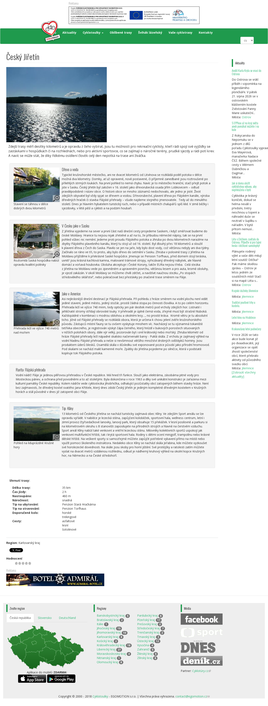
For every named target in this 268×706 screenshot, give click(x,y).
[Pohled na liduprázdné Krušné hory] (37, 423)
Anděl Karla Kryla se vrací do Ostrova (246, 72)
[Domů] (33, 31)
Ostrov (246, 117)
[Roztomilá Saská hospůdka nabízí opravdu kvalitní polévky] (37, 241)
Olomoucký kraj (107, 662)
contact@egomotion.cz (192, 696)
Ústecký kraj (145, 641)
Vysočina (143, 645)
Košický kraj (105, 641)
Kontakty (206, 32)
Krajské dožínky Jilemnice (245, 290)
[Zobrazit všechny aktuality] (244, 374)
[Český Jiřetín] (112, 104)
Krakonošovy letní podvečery (246, 329)
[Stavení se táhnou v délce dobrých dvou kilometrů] (37, 185)
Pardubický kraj (147, 615)
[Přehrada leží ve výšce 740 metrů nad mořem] (37, 309)
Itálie (100, 624)
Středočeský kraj (148, 628)
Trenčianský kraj (148, 632)
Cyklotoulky (92, 32)
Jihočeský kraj (106, 628)
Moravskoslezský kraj (111, 654)
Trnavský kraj (146, 637)
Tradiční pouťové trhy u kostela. (243, 304)
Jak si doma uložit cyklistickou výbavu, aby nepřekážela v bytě (244, 186)
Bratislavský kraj (108, 620)
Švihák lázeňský (150, 32)
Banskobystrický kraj (111, 615)
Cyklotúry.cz (201, 671)
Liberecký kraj (106, 649)
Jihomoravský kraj (109, 632)
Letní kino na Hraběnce (244, 317)
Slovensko (45, 618)
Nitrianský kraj (106, 658)
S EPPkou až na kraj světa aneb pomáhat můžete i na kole (245, 126)
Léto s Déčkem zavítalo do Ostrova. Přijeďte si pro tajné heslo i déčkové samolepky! (246, 242)
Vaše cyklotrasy (180, 32)
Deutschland (67, 618)
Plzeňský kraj (146, 620)
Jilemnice (248, 296)
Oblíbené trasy (121, 32)
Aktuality (69, 32)
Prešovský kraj (147, 624)
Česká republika (20, 618)
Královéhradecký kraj (111, 645)
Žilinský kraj (145, 654)
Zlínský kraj (144, 658)
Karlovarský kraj (107, 637)
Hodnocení (14, 558)
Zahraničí (143, 649)
